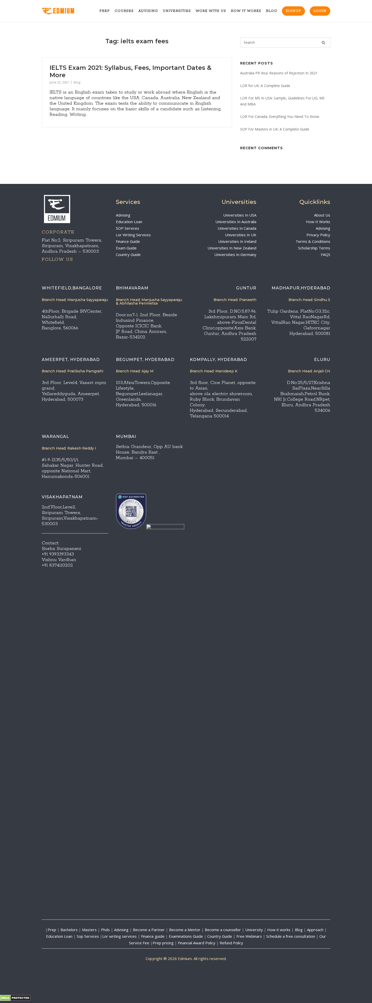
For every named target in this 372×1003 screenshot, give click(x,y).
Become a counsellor (223, 929)
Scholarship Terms (314, 247)
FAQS (325, 254)
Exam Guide (126, 247)
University (254, 929)
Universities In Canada (237, 228)
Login (320, 11)
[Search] (323, 42)
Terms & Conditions (313, 241)
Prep (104, 11)
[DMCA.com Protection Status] (15, 999)
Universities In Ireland (237, 241)
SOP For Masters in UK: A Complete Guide (274, 129)
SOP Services (127, 228)
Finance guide (152, 936)
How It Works (246, 11)
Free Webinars (249, 936)
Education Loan (129, 221)
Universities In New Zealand (232, 247)
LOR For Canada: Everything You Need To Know (279, 116)
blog (77, 82)
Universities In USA (239, 215)
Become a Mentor (184, 929)
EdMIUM (64, 11)
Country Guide (128, 254)
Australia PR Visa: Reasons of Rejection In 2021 (279, 73)
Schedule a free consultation (290, 936)
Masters (89, 929)
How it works (279, 929)
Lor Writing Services (133, 234)
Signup (293, 11)
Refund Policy (231, 942)
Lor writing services (119, 936)
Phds (105, 929)
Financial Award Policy (196, 942)
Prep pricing (163, 942)
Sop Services (88, 936)
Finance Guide (128, 241)
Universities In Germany (235, 254)
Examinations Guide (186, 936)
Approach (315, 929)
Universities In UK (240, 234)
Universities (177, 11)
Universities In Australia (235, 221)
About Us (322, 215)
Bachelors (69, 929)
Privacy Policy (318, 234)
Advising (148, 11)
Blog (271, 11)
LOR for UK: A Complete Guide (265, 85)
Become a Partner (149, 929)
